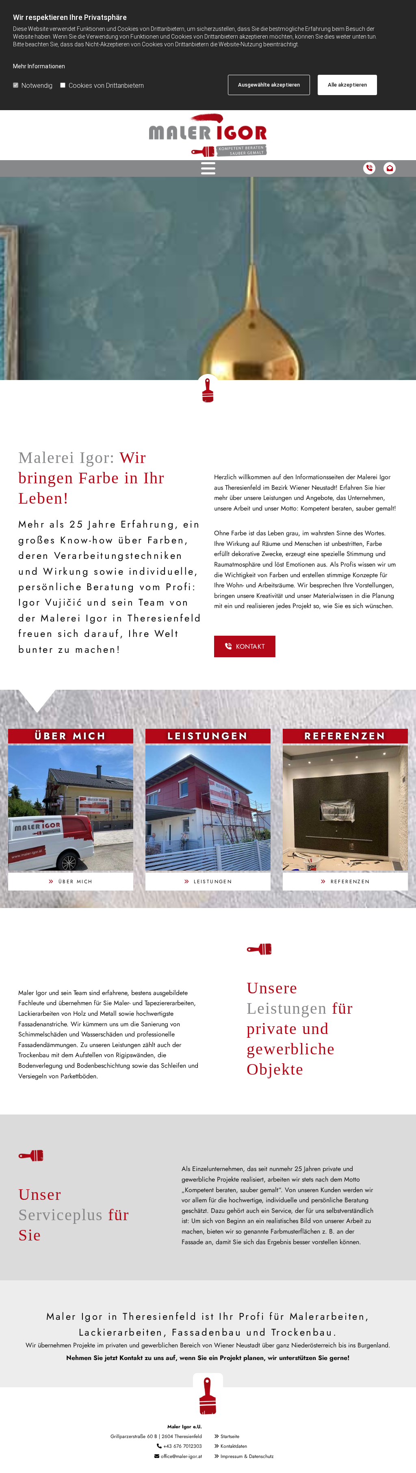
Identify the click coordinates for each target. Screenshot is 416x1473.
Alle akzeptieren (347, 85)
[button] (244, 646)
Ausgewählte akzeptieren (269, 85)
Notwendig (37, 85)
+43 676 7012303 (182, 1446)
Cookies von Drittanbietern (106, 85)
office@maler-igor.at (181, 1456)
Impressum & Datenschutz (247, 1456)
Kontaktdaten (234, 1446)
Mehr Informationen (39, 66)
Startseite (230, 1436)
